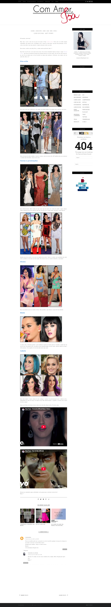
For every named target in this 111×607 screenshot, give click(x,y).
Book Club (77, 95)
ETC (53, 1)
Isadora (33, 30)
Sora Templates (28, 605)
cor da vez (77, 102)
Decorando (77, 97)
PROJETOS (47, 1)
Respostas (26, 550)
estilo (84, 102)
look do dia (77, 107)
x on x (84, 121)
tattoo (84, 116)
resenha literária (77, 115)
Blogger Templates (37, 605)
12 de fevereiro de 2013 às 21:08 (35, 554)
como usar (77, 99)
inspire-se (85, 104)
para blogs (86, 109)
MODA (24, 1)
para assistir (76, 110)
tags (83, 114)
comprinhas (86, 99)
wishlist (76, 121)
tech (75, 119)
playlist (85, 112)
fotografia (77, 104)
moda (51, 30)
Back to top (89, 605)
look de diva (39, 30)
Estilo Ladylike (40, 524)
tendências (86, 119)
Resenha (85, 97)
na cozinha (85, 107)
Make (48, 30)
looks (44, 30)
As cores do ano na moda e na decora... (57, 525)
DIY (83, 95)
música (55, 30)
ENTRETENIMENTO (31, 1)
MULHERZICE (40, 1)
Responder (65, 549)
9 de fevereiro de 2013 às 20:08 (32, 539)
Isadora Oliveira (33, 553)
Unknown (28, 537)
